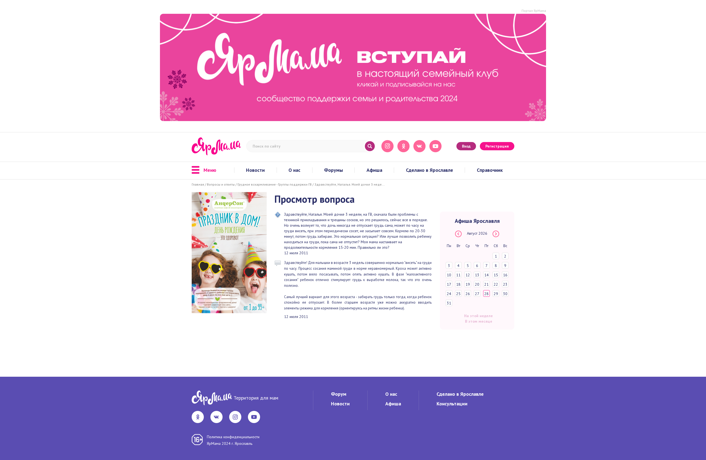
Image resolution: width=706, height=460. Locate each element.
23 (505, 284)
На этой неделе (478, 315)
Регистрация (497, 146)
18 (458, 284)
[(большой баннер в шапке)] (353, 67)
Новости (255, 170)
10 (449, 274)
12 (468, 274)
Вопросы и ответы (221, 184)
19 (468, 284)
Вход (466, 146)
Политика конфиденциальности (233, 436)
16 (505, 274)
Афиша (374, 170)
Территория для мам (256, 398)
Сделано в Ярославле (429, 170)
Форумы (333, 170)
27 (477, 293)
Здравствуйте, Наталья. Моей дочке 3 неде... (349, 184)
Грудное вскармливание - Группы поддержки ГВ (274, 184)
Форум (338, 394)
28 (486, 293)
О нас (294, 170)
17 (449, 284)
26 (468, 293)
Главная (198, 184)
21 (486, 284)
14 (486, 274)
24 (449, 293)
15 (496, 274)
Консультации (452, 403)
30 (505, 293)
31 (449, 303)
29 (496, 293)
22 (496, 284)
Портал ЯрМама (534, 11)
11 (458, 274)
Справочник (490, 170)
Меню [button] (210, 170)
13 (477, 274)
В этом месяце (478, 321)
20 (477, 284)
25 (458, 293)
